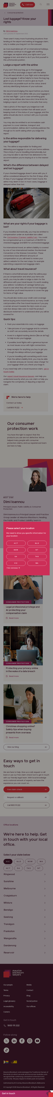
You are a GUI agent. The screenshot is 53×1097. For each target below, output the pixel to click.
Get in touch (8, 1093)
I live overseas (12, 568)
